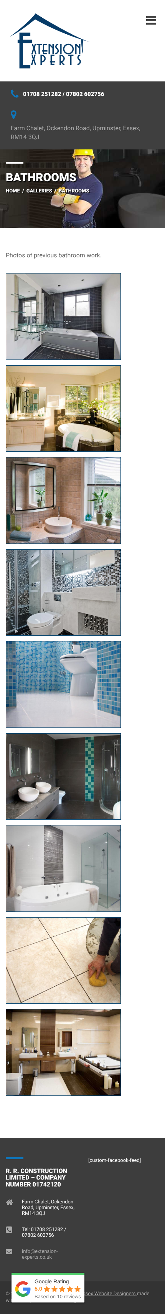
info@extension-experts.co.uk (40, 1254)
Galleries (39, 191)
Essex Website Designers (108, 1294)
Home (13, 191)
